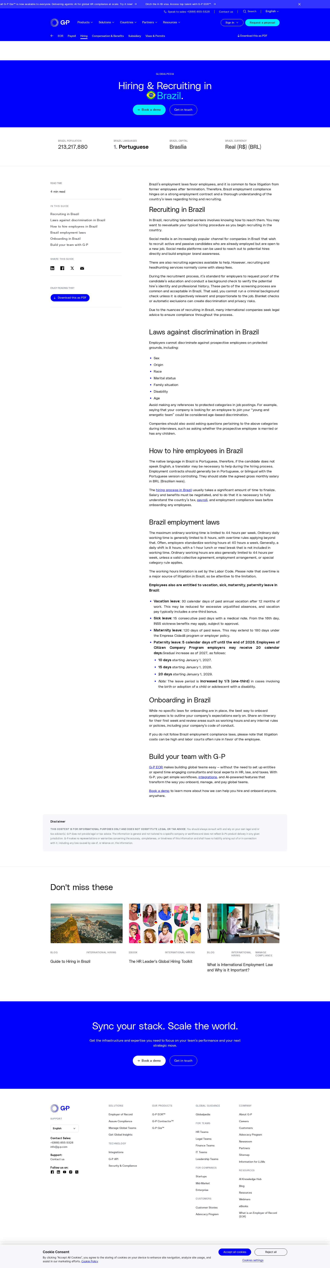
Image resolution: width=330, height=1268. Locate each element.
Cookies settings (252, 1260)
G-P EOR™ (158, 1114)
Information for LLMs (252, 1161)
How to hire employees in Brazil (74, 226)
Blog (241, 1185)
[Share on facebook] (62, 268)
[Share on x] (72, 268)
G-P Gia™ (158, 1127)
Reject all (271, 1251)
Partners (148, 22)
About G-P (245, 1114)
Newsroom (245, 1141)
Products (84, 22)
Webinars (244, 1199)
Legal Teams (203, 1138)
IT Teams (201, 1152)
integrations (207, 777)
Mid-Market (203, 1183)
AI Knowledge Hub (250, 1179)
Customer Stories (207, 1207)
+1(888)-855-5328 (61, 1142)
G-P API (113, 1159)
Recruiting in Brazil (64, 214)
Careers (244, 1121)
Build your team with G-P (69, 245)
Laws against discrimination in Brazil (77, 220)
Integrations (116, 1152)
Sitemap (244, 1154)
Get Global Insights (120, 1134)
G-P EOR (156, 767)
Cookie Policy (89, 1261)
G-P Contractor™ (163, 1121)
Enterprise (202, 1189)
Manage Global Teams (122, 1127)
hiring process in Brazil (174, 490)
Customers (246, 1127)
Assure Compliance (120, 1121)
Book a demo (159, 790)
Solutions (105, 22)
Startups (201, 1176)
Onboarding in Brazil (65, 239)
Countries (126, 22)
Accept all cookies (234, 1251)
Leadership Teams (207, 1159)
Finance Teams (205, 1145)
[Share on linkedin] (52, 268)
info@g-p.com (58, 1146)
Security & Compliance (123, 1165)
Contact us (57, 1159)
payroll (202, 499)
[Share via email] (82, 268)
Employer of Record (121, 1114)
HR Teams (202, 1131)
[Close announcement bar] (299, 4)
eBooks (243, 1206)
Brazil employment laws (68, 232)
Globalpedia (203, 1114)
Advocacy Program (207, 1214)
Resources (170, 22)
